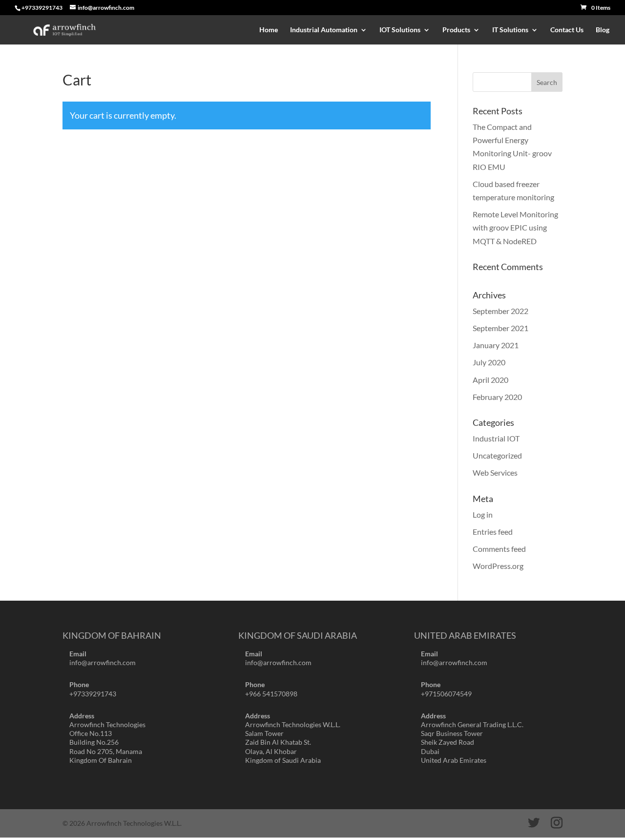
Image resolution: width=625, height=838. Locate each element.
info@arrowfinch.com (102, 662)
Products (456, 30)
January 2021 (496, 345)
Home (268, 30)
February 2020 (497, 396)
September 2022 (500, 310)
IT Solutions (510, 30)
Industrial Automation (323, 30)
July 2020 (489, 362)
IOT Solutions (399, 30)
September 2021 (500, 328)
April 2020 (490, 379)
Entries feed (493, 531)
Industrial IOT (496, 438)
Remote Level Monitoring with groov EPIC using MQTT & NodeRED (515, 227)
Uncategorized (497, 455)
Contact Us (566, 30)
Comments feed (499, 548)
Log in (483, 514)
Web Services (495, 472)
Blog (602, 30)
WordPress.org (498, 565)
